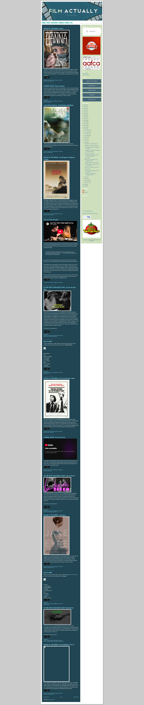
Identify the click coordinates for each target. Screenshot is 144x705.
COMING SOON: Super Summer (54, 86)
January (87, 182)
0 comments (60, 80)
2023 (85, 108)
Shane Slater (85, 192)
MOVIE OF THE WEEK (50, 81)
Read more (46, 100)
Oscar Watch (92, 90)
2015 (85, 121)
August (86, 137)
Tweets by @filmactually (87, 211)
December (87, 130)
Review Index (54, 22)
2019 (85, 115)
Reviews (92, 94)
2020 (85, 113)
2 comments (60, 151)
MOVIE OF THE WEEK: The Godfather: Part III (59, 644)
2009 (85, 186)
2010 (85, 184)
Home (44, 22)
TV (71, 22)
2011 (85, 128)
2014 (85, 123)
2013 (85, 125)
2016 (85, 120)
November (87, 132)
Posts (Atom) (51, 699)
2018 (85, 116)
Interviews (92, 85)
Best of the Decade (73, 574)
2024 (85, 106)
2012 (85, 127)
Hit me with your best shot (54, 312)
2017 (85, 118)
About (48, 22)
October (87, 133)
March (86, 178)
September (87, 135)
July (86, 138)
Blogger (92, 240)
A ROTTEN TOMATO (49, 152)
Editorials (61, 22)
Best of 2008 (48, 572)
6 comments (60, 335)
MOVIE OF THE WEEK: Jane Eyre (55, 515)
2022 (85, 110)
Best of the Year (92, 81)
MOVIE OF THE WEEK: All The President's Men (59, 378)
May (86, 142)
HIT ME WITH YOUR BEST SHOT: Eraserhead (58, 608)
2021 (85, 111)
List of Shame (85, 73)
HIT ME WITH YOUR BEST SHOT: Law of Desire (59, 476)
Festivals (67, 22)
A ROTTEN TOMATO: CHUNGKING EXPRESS (58, 105)
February (87, 180)
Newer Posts (46, 697)
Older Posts (76, 697)
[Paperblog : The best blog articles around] (87, 218)
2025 (85, 104)
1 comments (60, 282)
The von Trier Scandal (51, 220)
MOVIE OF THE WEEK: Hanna (53, 28)
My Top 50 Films (86, 74)
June (86, 140)
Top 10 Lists (91, 99)
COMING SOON (49, 102)
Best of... (48, 373)
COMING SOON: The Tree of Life (54, 437)
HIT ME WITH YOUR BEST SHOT (51, 336)
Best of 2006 (48, 341)
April (86, 177)
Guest (84, 190)
